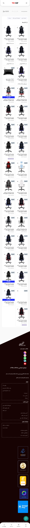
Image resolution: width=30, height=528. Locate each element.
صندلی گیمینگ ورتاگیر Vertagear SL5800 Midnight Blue (9, 248)
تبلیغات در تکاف (6, 425)
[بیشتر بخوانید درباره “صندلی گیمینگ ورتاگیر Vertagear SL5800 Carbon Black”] (17, 236)
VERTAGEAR (24, 41)
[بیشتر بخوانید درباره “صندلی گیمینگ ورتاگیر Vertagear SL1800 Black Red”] (4, 163)
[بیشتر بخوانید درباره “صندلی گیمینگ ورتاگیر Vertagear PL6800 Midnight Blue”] (17, 143)
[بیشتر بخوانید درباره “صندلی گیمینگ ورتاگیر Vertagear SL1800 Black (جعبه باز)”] (4, 272)
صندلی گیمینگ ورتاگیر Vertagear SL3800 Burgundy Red (22, 212)
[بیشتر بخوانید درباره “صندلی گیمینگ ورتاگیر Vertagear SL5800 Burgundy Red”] (17, 309)
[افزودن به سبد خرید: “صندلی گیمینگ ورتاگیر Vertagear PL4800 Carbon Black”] (17, 27)
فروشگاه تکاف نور (23, 418)
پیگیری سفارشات (23, 430)
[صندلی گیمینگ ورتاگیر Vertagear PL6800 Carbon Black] (8, 31)
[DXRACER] (24, 11)
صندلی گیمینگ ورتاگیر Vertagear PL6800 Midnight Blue (22, 155)
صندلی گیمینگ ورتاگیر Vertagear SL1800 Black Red (9, 175)
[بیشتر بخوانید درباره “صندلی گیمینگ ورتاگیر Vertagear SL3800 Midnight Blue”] (4, 199)
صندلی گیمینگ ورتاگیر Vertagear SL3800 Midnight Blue (9, 212)
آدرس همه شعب (23, 413)
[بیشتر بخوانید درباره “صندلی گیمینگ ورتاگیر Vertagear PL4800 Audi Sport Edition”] (17, 88)
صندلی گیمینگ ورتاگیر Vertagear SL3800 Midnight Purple (22, 80)
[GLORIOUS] (5, 11)
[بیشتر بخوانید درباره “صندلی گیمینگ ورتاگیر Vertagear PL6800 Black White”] (4, 124)
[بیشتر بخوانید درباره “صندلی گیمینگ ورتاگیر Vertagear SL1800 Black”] (4, 143)
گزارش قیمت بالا (24, 435)
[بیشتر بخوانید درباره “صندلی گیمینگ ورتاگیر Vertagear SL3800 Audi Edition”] (4, 181)
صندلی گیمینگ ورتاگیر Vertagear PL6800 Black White (9, 137)
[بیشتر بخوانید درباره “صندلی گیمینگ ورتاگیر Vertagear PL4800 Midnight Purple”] (17, 124)
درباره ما (25, 393)
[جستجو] (3, 3)
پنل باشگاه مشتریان (7, 388)
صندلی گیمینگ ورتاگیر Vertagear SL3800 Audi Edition (8, 193)
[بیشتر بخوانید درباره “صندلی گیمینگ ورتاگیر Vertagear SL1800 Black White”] (17, 181)
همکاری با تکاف (24, 432)
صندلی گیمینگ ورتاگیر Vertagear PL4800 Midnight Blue (22, 266)
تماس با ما (25, 395)
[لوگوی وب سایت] (15, 3)
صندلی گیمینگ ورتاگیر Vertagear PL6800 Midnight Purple (22, 285)
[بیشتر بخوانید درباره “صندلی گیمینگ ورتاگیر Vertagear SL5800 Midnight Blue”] (4, 236)
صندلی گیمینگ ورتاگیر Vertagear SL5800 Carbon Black (22, 248)
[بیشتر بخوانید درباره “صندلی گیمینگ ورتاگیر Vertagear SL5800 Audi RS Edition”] (17, 217)
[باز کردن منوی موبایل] (26, 3)
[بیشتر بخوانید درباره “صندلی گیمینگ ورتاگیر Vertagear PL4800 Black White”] (17, 106)
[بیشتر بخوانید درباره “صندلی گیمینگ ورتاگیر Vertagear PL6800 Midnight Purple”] (17, 272)
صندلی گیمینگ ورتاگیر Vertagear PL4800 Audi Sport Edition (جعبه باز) (8, 100)
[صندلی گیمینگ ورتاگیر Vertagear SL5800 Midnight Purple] (8, 52)
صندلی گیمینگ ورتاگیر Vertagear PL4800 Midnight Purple (22, 137)
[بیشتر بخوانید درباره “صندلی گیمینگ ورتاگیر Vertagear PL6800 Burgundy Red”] (4, 254)
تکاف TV (4, 385)
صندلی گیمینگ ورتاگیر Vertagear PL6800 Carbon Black (9, 39)
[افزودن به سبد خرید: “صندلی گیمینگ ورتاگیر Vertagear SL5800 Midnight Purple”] (4, 47)
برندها (10, 18)
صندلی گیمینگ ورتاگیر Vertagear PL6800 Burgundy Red (9, 266)
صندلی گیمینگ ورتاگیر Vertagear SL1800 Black (9, 155)
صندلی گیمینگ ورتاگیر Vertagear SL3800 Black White (22, 303)
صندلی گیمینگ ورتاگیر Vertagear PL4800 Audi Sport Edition (21, 100)
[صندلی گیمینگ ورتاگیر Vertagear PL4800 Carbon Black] (21, 31)
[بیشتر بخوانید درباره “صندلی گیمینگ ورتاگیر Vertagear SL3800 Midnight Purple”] (17, 68)
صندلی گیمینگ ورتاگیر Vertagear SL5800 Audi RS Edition (21, 230)
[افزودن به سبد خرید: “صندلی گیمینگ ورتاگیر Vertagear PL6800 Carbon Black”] (4, 27)
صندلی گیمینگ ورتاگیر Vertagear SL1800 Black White (22, 193)
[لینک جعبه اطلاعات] (19, 378)
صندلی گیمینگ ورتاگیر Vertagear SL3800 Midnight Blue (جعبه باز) (9, 303)
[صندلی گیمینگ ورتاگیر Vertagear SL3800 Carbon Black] (21, 52)
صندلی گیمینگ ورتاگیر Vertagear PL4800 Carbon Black (22, 39)
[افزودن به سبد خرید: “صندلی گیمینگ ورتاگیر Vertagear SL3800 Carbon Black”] (17, 47)
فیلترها (24, 22)
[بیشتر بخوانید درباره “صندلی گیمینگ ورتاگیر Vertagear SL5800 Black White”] (4, 217)
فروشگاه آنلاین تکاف (16, 18)
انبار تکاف (4, 410)
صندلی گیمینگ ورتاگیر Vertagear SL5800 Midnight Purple (9, 60)
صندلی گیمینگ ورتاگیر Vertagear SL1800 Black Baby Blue (22, 175)
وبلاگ (26, 398)
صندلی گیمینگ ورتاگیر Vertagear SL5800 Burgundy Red (22, 321)
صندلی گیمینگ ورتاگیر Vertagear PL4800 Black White (22, 119)
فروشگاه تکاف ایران (7, 405)
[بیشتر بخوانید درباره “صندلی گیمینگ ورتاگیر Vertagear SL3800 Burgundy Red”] (17, 199)
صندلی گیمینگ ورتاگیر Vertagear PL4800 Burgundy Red (9, 119)
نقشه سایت (5, 428)
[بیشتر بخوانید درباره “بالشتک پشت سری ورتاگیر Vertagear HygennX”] (4, 68)
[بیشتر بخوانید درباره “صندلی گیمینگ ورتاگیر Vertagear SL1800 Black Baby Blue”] (17, 163)
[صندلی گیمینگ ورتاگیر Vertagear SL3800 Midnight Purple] (21, 72)
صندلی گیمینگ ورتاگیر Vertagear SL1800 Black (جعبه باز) (9, 285)
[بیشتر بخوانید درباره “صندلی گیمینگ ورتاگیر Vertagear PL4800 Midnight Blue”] (17, 254)
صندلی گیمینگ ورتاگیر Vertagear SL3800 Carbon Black (22, 60)
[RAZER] (15, 11)
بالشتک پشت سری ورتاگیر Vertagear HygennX (10, 80)
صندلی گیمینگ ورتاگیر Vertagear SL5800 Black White (9, 230)
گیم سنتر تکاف (24, 415)
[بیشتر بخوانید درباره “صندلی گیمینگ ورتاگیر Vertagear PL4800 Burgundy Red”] (4, 106)
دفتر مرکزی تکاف (6, 408)
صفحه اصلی (24, 18)
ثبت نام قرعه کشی (6, 390)
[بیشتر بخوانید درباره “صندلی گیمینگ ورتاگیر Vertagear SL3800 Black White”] (17, 291)
